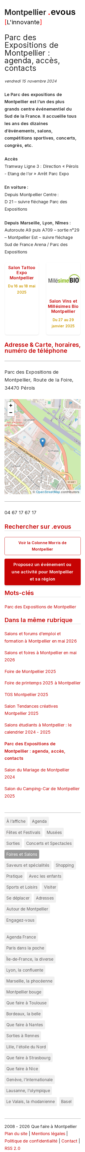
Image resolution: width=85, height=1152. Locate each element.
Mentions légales (48, 1133)
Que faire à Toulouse (26, 1002)
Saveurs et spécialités (27, 865)
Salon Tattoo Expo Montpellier (21, 272)
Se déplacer (18, 897)
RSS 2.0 (12, 1148)
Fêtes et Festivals (23, 832)
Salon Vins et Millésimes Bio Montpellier (63, 306)
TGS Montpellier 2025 (26, 694)
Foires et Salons (21, 854)
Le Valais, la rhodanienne (30, 1101)
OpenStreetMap (48, 491)
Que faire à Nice (22, 1068)
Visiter (50, 887)
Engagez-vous (20, 920)
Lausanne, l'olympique (28, 1090)
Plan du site (16, 1133)
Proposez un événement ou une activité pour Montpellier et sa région (42, 571)
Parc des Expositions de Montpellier (40, 606)
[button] (43, 442)
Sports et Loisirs (22, 887)
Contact (69, 1140)
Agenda (39, 821)
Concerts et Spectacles (49, 843)
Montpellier (25, 12)
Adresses (45, 897)
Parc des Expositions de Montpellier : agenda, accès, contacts (35, 751)
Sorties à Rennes (22, 1035)
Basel (66, 1101)
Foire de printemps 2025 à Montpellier (42, 682)
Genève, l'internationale (29, 1079)
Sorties (13, 843)
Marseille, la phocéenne (29, 980)
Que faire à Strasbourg (28, 1057)
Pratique (14, 876)
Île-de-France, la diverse (30, 959)
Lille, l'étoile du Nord (26, 1046)
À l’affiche (16, 821)
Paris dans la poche (25, 947)
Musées (54, 832)
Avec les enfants (45, 876)
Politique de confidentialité (31, 1140)
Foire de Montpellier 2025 (30, 671)
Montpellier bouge (23, 991)
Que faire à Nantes (24, 1024)
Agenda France (21, 936)
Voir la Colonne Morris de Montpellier (42, 546)
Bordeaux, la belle (23, 1013)
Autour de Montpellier (27, 908)
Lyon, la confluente (24, 970)
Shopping (65, 865)
